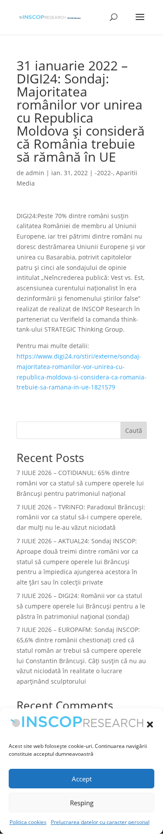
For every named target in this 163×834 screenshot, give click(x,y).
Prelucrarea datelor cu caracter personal (100, 822)
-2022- (104, 173)
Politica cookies (28, 822)
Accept (82, 778)
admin (35, 173)
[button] (150, 724)
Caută (133, 430)
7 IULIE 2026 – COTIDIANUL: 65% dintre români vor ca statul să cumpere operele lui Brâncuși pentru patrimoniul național (80, 483)
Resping (81, 802)
